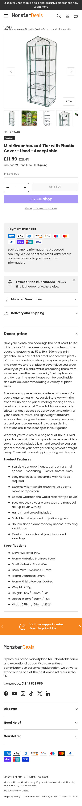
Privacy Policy (49, 796)
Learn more (41, 7)
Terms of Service (69, 796)
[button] (76, 16)
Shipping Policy (12, 796)
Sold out (55, 187)
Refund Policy (31, 796)
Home (7, 27)
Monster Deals (20, 790)
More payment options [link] (41, 208)
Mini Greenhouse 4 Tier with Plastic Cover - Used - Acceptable (37, 29)
